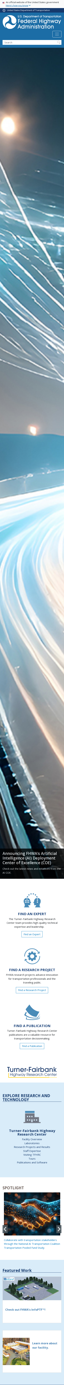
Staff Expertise (32, 1151)
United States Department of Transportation (28, 10)
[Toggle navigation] (56, 34)
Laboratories (32, 1143)
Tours (32, 1158)
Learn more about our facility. (44, 1345)
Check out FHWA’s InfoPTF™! (25, 1310)
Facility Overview (32, 1139)
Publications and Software (32, 1162)
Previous (5, 1229)
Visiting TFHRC (32, 1154)
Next (58, 1229)
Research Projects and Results (32, 1147)
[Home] (32, 23)
